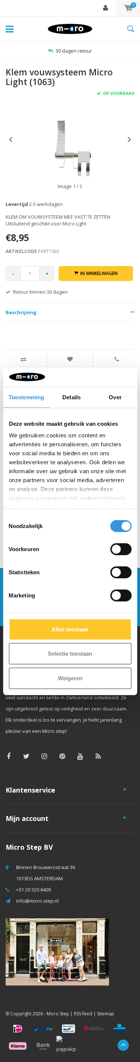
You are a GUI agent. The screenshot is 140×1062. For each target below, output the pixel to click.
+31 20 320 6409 (33, 889)
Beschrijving (21, 312)
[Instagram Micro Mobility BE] (44, 756)
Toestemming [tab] (26, 397)
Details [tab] (71, 397)
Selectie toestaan (70, 653)
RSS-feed (83, 1014)
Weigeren (70, 678)
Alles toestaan (70, 629)
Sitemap (105, 1014)
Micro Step (58, 1014)
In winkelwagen (99, 273)
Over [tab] (115, 397)
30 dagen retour (74, 50)
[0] (128, 8)
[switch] (120, 549)
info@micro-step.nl (37, 900)
